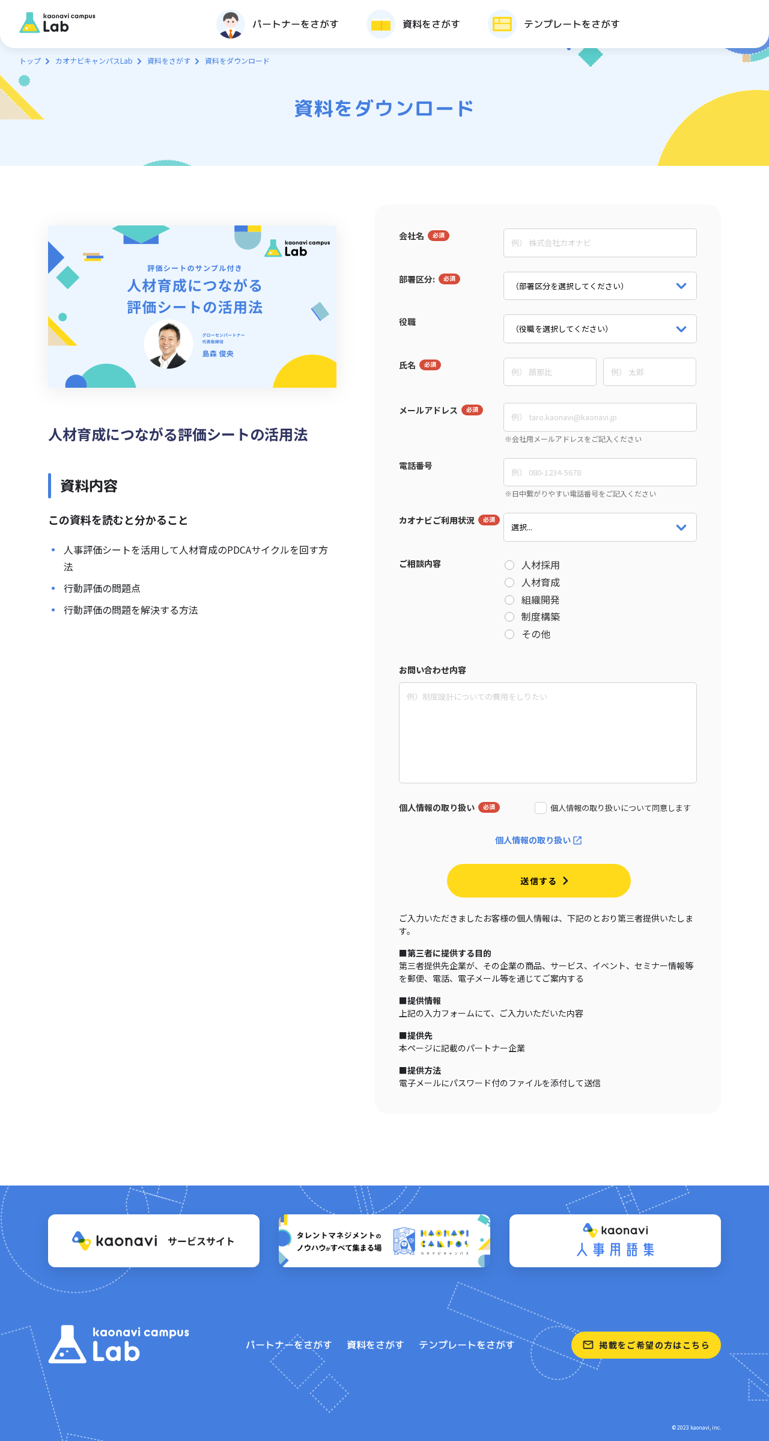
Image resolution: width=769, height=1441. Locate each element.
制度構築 (540, 616)
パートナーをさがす (289, 1344)
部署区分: (417, 279)
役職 (407, 322)
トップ (30, 60)
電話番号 (416, 465)
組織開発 (540, 599)
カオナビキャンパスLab (94, 60)
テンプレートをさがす (467, 1344)
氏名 (407, 365)
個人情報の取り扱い (437, 807)
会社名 (411, 236)
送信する (539, 881)
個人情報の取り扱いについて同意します (620, 808)
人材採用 (540, 565)
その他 (535, 634)
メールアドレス (428, 410)
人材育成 (540, 582)
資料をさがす (168, 60)
